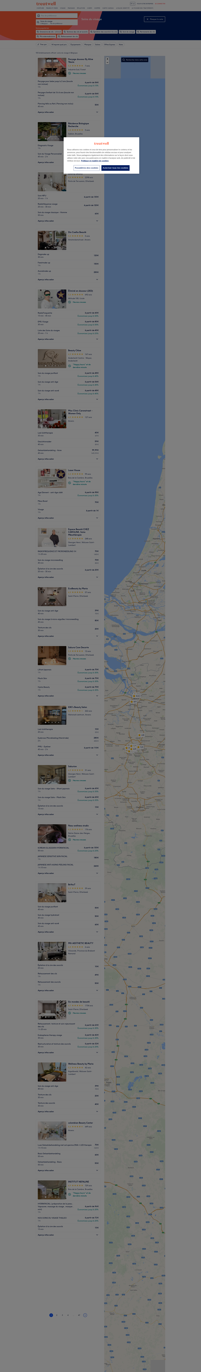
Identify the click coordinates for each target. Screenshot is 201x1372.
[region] (101, 155)
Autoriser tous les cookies (115, 168)
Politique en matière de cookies (95, 161)
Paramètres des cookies (86, 168)
